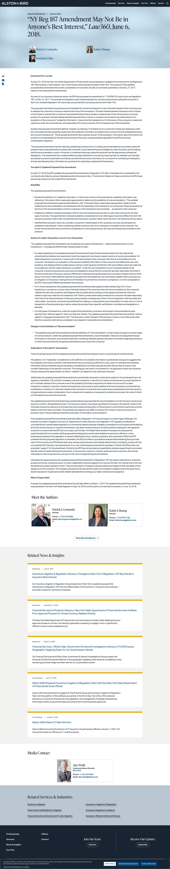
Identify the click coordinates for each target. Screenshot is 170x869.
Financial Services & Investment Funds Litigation (50, 816)
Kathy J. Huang (102, 49)
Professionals (110, 3)
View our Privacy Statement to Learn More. (16, 867)
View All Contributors (86, 538)
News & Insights (133, 3)
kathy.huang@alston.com (125, 520)
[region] (85, 864)
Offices (153, 3)
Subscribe (143, 845)
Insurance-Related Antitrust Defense (103, 816)
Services (121, 3)
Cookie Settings (110, 863)
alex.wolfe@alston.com (88, 777)
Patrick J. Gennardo (46, 49)
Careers (161, 3)
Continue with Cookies (149, 863)
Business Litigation (36, 804)
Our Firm (144, 3)
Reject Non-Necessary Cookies (128, 863)
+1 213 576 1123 (123, 518)
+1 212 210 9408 (66, 517)
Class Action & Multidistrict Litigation (45, 810)
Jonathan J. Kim (44, 58)
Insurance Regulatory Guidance (100, 810)
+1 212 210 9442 (86, 774)
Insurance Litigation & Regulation (101, 804)
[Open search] (167, 3)
